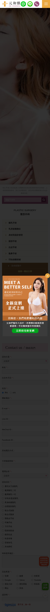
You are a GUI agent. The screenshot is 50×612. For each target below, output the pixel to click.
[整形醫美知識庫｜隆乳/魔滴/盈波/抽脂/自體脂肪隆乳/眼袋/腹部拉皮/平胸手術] (11, 4)
